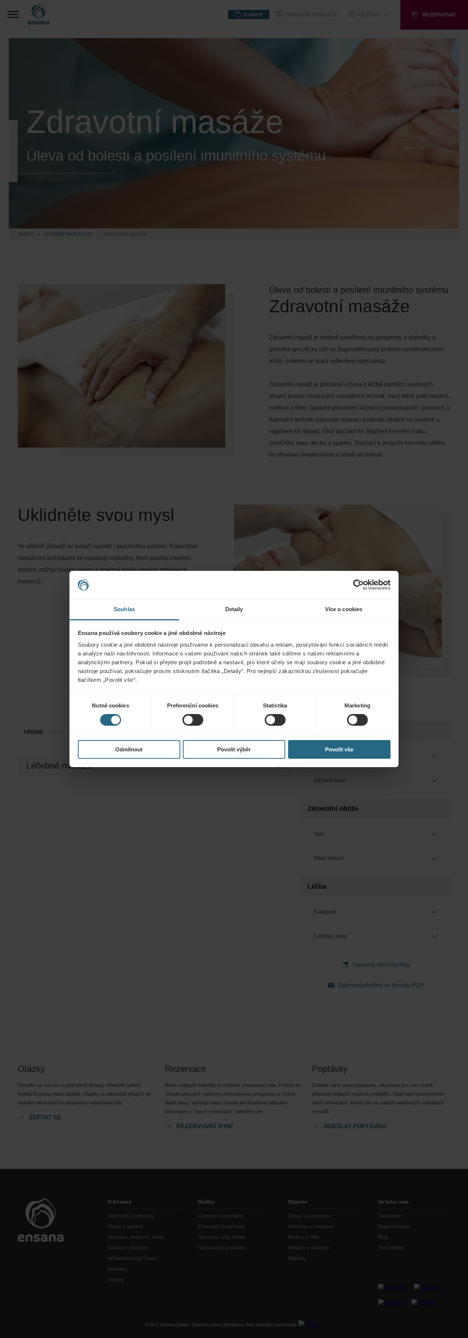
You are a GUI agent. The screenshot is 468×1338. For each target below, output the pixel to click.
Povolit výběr (234, 749)
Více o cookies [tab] (343, 609)
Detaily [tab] (234, 609)
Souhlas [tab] (124, 609)
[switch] (192, 720)
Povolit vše (339, 749)
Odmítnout (129, 749)
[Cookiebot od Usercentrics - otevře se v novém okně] (358, 584)
